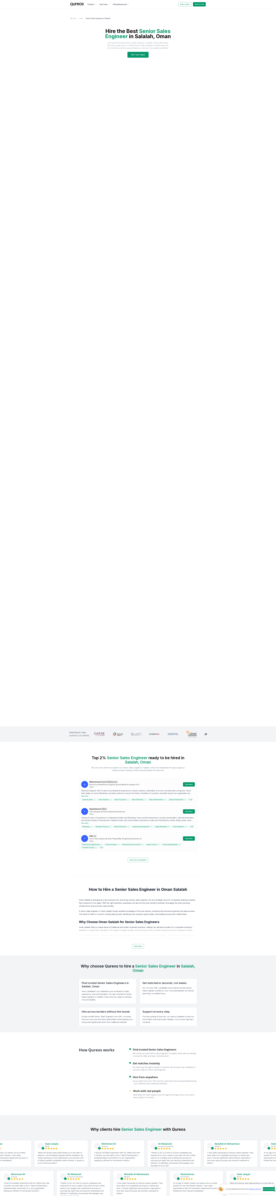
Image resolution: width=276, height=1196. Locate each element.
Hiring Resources (120, 4)
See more (84, 796)
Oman (81, 18)
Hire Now (189, 784)
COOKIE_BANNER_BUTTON (269, 1189)
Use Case (103, 4)
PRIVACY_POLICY (255, 1189)
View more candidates (138, 860)
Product (91, 4)
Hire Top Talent (138, 55)
